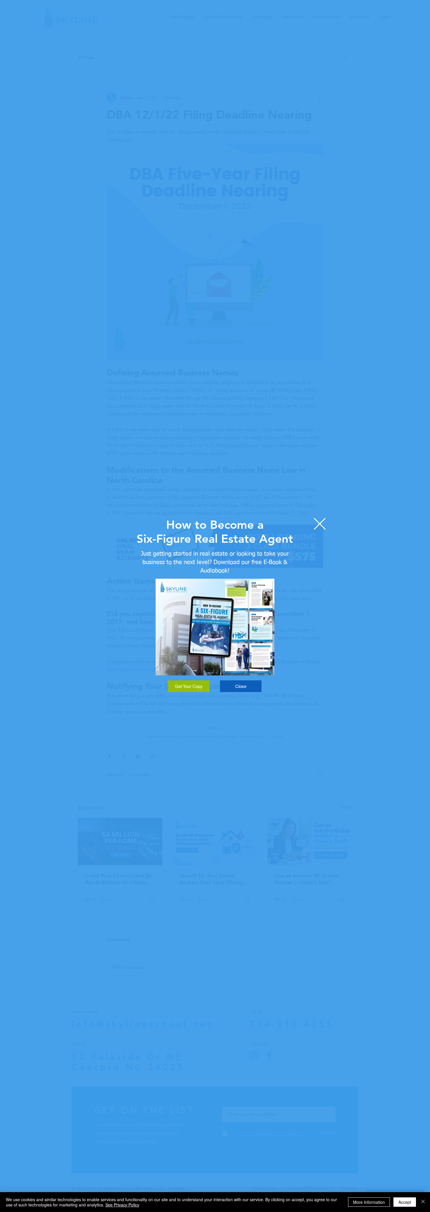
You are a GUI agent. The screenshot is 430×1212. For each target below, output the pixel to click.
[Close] (422, 1202)
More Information (369, 1202)
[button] (320, 524)
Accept (404, 1202)
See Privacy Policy (122, 1205)
